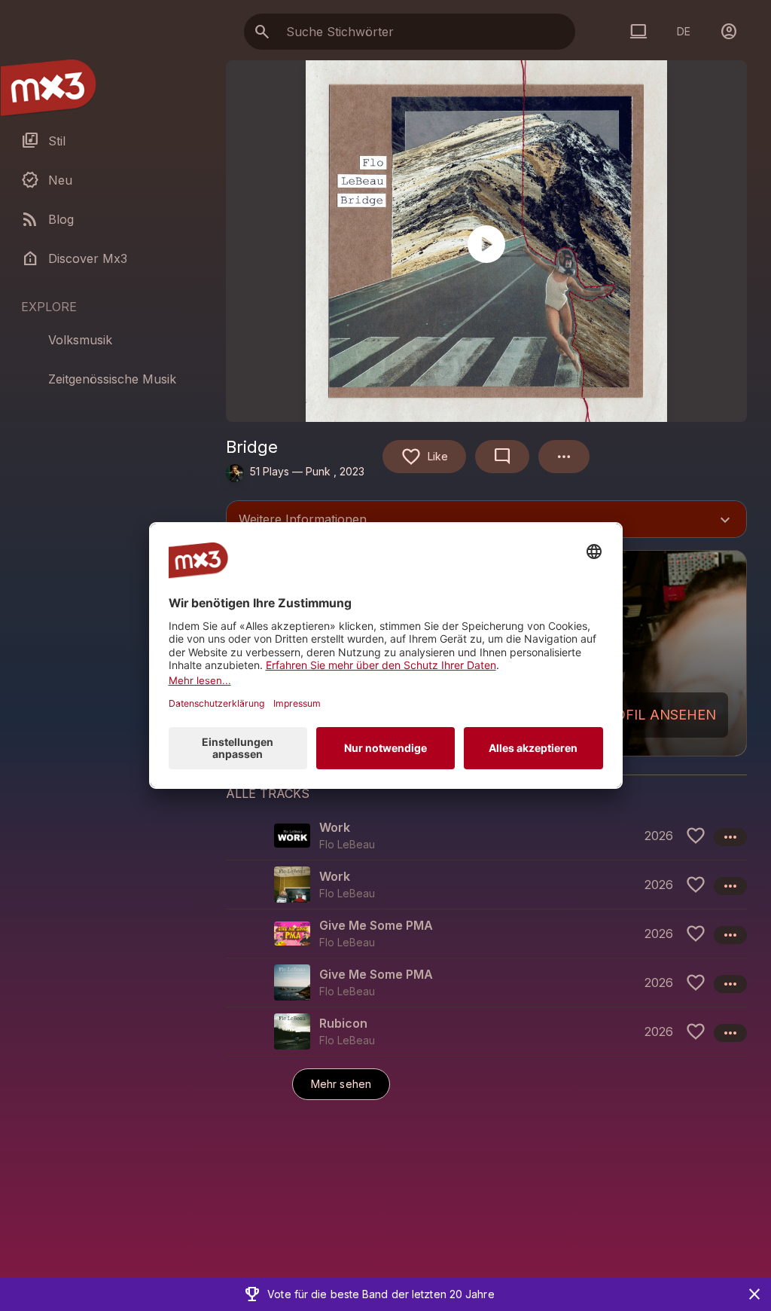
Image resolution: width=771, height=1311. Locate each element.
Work (334, 827)
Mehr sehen (341, 1083)
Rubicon (343, 1023)
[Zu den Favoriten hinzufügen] (695, 835)
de (683, 31)
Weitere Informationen (486, 520)
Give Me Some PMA (376, 925)
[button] (486, 835)
